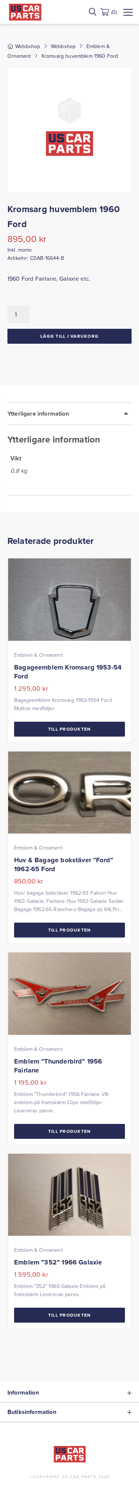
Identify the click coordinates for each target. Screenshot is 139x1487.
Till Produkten (69, 729)
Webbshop (63, 46)
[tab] (69, 449)
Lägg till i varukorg (69, 336)
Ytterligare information (38, 413)
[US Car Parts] (25, 12)
